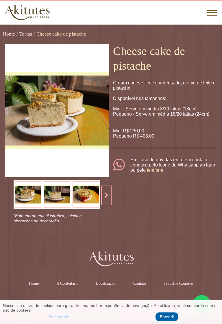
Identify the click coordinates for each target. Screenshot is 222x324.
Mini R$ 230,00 (128, 130)
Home (9, 34)
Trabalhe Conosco (178, 283)
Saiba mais (59, 316)
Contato (139, 283)
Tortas (25, 34)
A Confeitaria (67, 283)
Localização (105, 283)
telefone (155, 170)
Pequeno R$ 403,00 (133, 136)
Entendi (167, 316)
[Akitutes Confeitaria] (27, 12)
